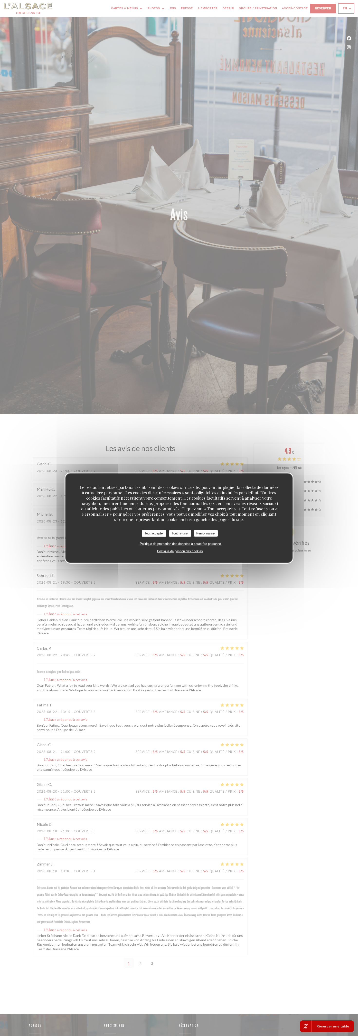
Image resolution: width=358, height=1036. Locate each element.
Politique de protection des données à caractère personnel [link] (181, 543)
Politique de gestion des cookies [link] (180, 551)
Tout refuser (180, 533)
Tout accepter (154, 533)
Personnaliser (206, 533)
